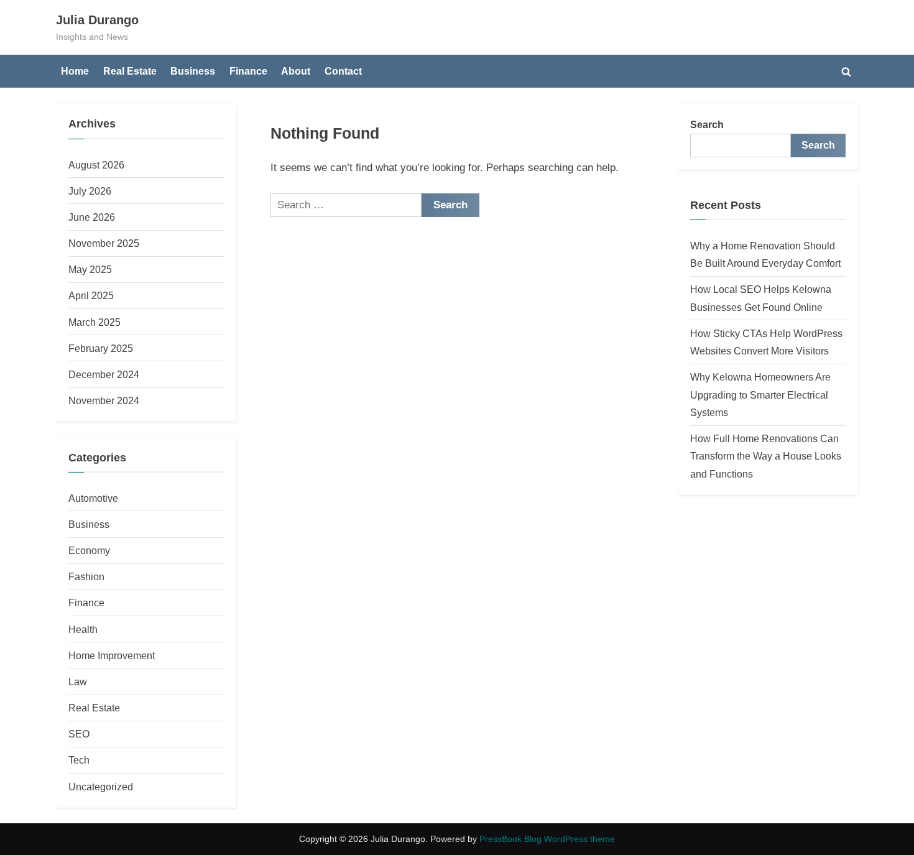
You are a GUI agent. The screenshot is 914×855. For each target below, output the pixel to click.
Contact (343, 70)
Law (77, 681)
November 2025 (103, 243)
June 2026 (91, 217)
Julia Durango (97, 20)
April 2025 (91, 295)
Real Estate (130, 70)
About (295, 70)
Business (192, 70)
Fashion (86, 576)
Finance (248, 70)
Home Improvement (111, 655)
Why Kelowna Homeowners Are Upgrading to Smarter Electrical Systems (760, 394)
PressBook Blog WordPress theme (547, 839)
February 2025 (100, 348)
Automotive (93, 498)
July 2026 (89, 190)
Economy (89, 550)
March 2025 (94, 322)
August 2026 (96, 164)
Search (707, 124)
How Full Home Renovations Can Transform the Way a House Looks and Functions (765, 456)
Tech (79, 759)
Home (75, 70)
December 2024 (103, 374)
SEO (79, 733)
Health (83, 629)
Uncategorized (100, 786)
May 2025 (90, 269)
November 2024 (103, 400)
